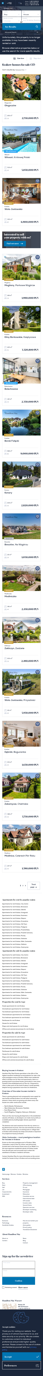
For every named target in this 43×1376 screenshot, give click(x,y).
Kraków (19, 1174)
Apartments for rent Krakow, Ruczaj (13, 935)
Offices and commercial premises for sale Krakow (18, 1060)
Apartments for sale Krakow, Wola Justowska (17, 992)
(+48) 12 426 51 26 (33, 3)
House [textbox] (26, 14)
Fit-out (25, 1187)
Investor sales (27, 1203)
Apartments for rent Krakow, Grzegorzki (15, 912)
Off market (26, 1200)
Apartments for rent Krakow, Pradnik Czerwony (17, 932)
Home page (6, 1174)
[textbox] (7, 21)
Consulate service (28, 1196)
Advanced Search (10, 32)
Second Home (27, 1205)
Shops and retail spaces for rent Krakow (15, 1026)
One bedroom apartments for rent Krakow (15, 1009)
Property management (30, 1183)
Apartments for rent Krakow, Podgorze (14, 927)
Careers (4, 1240)
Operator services (28, 1207)
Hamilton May (8, 8)
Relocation (26, 1194)
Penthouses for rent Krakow (11, 1020)
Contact (25, 1242)
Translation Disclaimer (30, 1229)
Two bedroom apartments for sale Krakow (15, 1042)
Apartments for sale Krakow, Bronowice (15, 957)
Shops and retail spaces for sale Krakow (15, 1057)
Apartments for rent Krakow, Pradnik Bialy (16, 930)
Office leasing (27, 1185)
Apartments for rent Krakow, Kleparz (14, 918)
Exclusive (5, 1220)
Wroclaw (25, 1174)
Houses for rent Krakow (9, 1023)
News (24, 1238)
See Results (10, 27)
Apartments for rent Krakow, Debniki (14, 909)
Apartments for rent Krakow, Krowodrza (15, 921)
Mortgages (26, 1189)
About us (5, 1238)
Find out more (13, 243)
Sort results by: (13, 70)
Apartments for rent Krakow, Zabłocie (14, 944)
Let (3, 1189)
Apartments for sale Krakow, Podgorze (14, 978)
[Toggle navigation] (9, 3)
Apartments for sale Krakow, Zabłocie (14, 995)
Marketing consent (16, 1287)
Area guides (27, 1225)
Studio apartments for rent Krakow (13, 1006)
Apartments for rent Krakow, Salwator (14, 938)
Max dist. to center (8, 18)
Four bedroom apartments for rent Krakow (16, 1017)
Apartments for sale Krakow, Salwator (14, 989)
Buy (3, 1183)
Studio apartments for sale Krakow (13, 1036)
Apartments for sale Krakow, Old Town (14, 975)
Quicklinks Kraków (8, 1225)
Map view (37, 58)
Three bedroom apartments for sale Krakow (16, 1045)
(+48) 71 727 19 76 (34, 5)
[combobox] (11, 14)
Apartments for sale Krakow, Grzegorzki (15, 963)
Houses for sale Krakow (9, 1054)
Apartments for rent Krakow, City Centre (15, 904)
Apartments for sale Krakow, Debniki (14, 960)
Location (24, 18)
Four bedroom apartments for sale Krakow (16, 1048)
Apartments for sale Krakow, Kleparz (14, 969)
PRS (3, 1196)
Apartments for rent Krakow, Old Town (14, 924)
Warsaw (13, 1174)
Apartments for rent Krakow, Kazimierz (14, 915)
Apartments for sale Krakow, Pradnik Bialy (16, 981)
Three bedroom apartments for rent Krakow (16, 1014)
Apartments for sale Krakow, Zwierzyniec (15, 998)
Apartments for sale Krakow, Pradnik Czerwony (17, 983)
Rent (3, 1185)
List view (20, 58)
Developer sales (28, 1212)
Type (23, 11)
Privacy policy (27, 1227)
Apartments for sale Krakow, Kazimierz (14, 966)
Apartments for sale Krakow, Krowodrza (15, 972)
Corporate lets (6, 1192)
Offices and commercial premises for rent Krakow (18, 1029)
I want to (5, 11)
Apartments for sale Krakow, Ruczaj (13, 986)
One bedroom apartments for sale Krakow (15, 1039)
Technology (5, 1223)
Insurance (26, 1192)
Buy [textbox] (5, 14)
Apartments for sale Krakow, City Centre (15, 955)
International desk (28, 1198)
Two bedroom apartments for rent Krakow (15, 1011)
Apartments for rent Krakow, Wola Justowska (17, 941)
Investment (5, 1194)
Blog (24, 1240)
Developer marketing (29, 1209)
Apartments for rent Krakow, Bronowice (15, 906)
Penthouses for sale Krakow (11, 1051)
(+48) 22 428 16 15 (34, 1)
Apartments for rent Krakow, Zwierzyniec (15, 947)
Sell (3, 1187)
